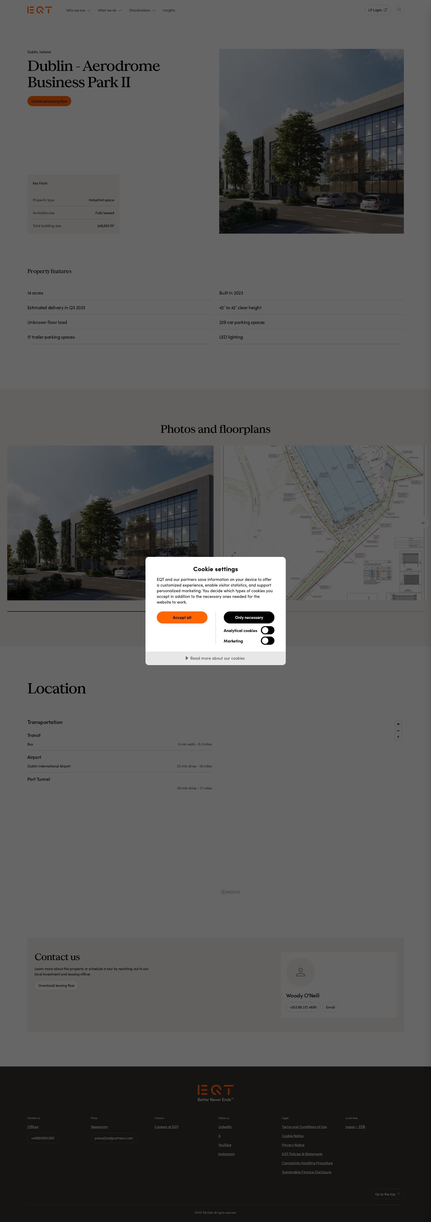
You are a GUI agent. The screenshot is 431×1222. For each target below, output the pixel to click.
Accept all (182, 617)
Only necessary (249, 617)
